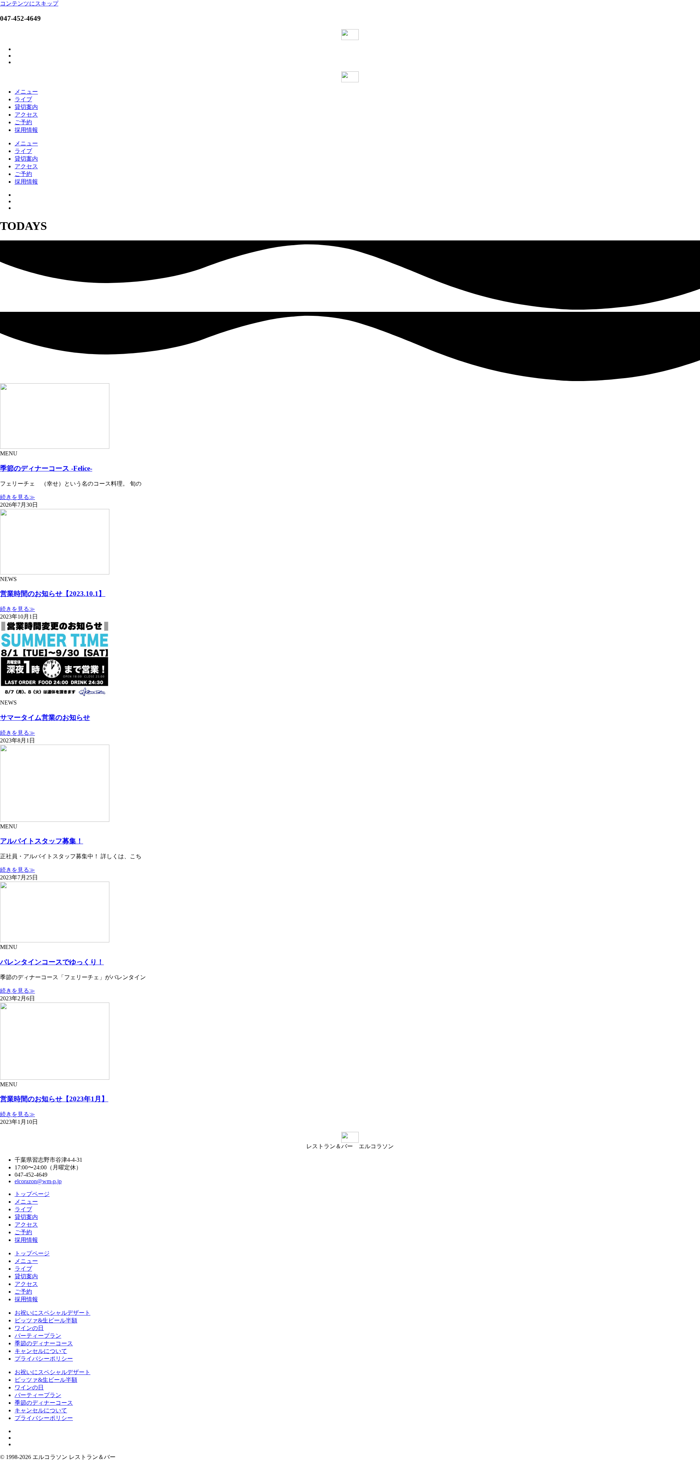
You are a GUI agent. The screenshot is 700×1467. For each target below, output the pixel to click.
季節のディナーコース (44, 1343)
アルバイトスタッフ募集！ (41, 841)
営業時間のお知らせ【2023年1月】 (54, 1099)
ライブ (23, 99)
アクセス (26, 114)
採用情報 (26, 130)
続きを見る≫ (17, 497)
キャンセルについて (41, 1351)
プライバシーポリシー (44, 1359)
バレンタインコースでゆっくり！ (52, 962)
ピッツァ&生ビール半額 (46, 1320)
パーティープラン (38, 1336)
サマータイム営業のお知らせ (45, 717)
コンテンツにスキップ (29, 3)
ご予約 (23, 122)
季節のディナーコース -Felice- (46, 468)
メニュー (26, 92)
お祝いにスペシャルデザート (52, 1313)
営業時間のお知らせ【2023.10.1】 (52, 593)
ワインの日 (29, 1328)
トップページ (32, 1194)
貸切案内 (26, 107)
